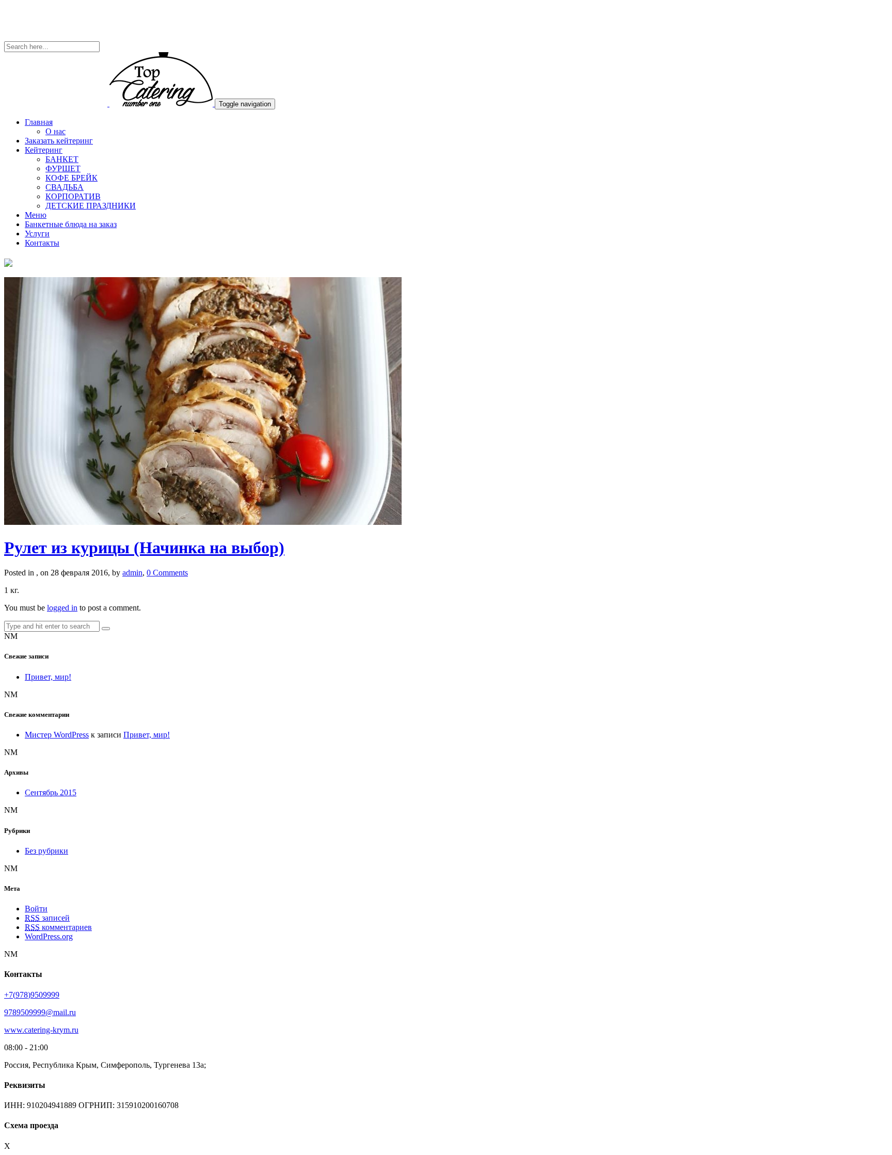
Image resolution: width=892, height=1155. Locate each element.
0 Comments (167, 572)
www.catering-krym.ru (41, 1029)
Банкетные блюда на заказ (71, 224)
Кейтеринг (43, 150)
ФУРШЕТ (63, 168)
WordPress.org (49, 936)
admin (132, 572)
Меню (35, 215)
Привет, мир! (48, 676)
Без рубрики (46, 850)
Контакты (42, 242)
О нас (55, 131)
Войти (36, 908)
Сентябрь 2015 (50, 792)
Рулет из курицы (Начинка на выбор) (144, 547)
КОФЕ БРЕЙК (71, 177)
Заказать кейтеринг (59, 140)
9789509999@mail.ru (40, 1012)
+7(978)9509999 (31, 994)
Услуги (37, 233)
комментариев (58, 927)
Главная (39, 122)
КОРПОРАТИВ (73, 196)
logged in (62, 607)
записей (47, 917)
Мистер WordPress (57, 734)
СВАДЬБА (64, 187)
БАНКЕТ (61, 159)
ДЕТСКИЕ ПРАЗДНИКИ (90, 205)
